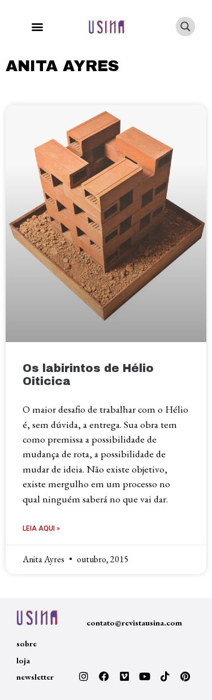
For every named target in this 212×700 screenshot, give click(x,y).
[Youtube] (145, 676)
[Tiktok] (165, 676)
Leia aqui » (41, 528)
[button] (37, 27)
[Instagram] (83, 676)
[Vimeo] (124, 676)
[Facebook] (104, 676)
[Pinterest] (185, 676)
